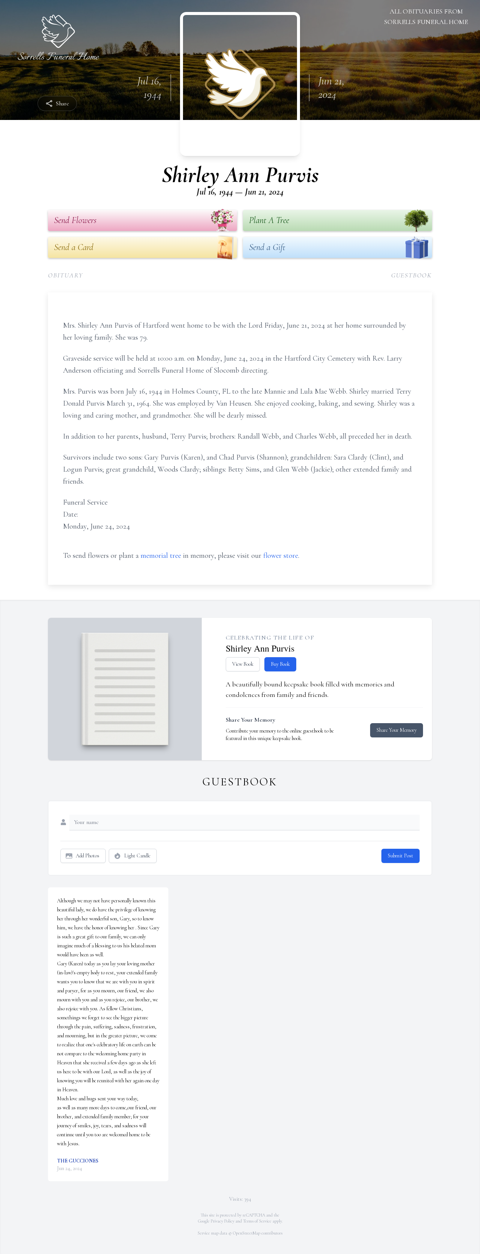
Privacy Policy (222, 1221)
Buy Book (280, 664)
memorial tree (161, 555)
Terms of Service (257, 1221)
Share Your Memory (396, 730)
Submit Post (400, 855)
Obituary (65, 275)
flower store (280, 555)
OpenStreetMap (246, 1233)
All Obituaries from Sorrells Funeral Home (426, 16)
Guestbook (411, 275)
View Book (243, 664)
